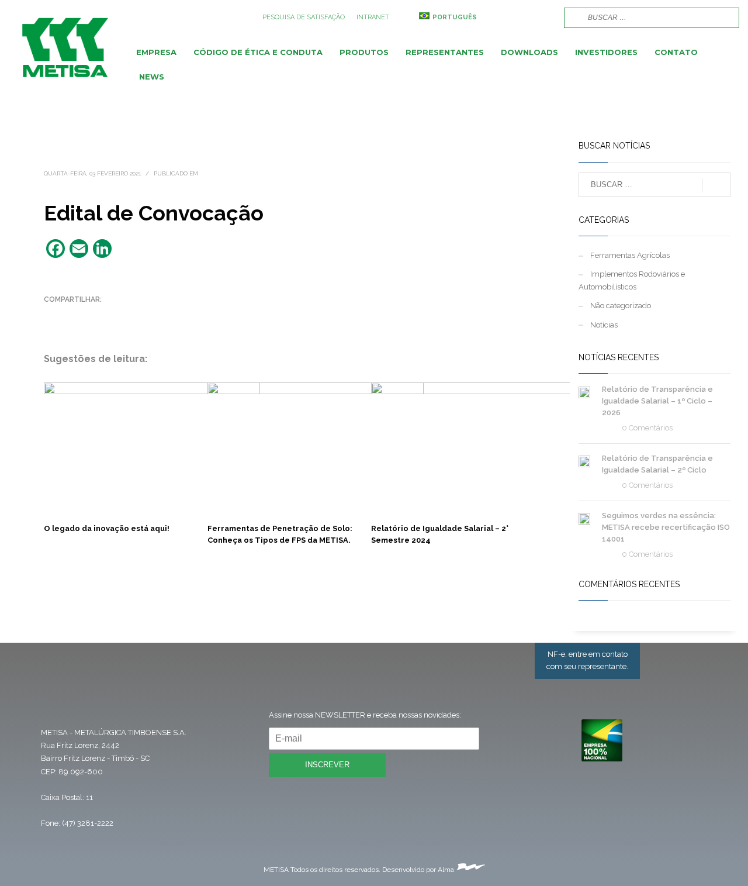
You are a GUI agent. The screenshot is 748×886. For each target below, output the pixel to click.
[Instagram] (526, 17)
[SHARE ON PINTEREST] (114, 314)
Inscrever (327, 764)
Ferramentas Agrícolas (630, 255)
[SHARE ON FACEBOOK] (73, 314)
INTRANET (372, 17)
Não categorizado (620, 305)
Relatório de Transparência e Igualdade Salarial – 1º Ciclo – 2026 (657, 401)
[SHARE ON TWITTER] (52, 315)
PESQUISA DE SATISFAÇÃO (303, 17)
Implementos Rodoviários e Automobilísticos (632, 280)
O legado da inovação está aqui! (106, 528)
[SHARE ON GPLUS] (93, 314)
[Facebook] (508, 17)
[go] (571, 17)
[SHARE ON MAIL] (134, 314)
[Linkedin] (543, 17)
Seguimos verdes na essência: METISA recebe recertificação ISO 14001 (666, 527)
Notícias (604, 324)
